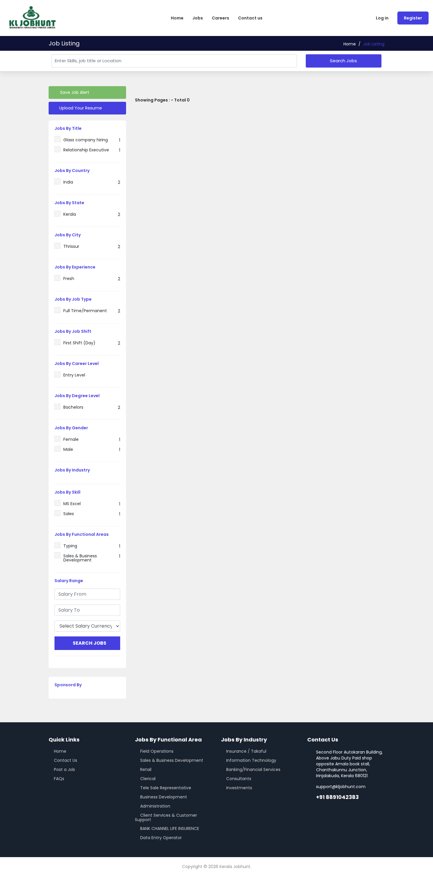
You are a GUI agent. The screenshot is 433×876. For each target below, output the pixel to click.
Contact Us (65, 760)
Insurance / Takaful (246, 751)
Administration (155, 806)
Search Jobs (343, 61)
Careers (220, 18)
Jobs (197, 18)
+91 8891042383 (337, 797)
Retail (145, 769)
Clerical (148, 779)
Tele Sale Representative (165, 788)
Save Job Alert (74, 92)
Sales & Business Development (171, 760)
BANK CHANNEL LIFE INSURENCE (169, 828)
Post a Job (64, 769)
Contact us (250, 18)
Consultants (238, 779)
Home (177, 18)
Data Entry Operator (161, 838)
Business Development (163, 797)
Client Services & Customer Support (166, 817)
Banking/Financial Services (253, 769)
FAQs (59, 779)
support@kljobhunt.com (341, 787)
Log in (382, 18)
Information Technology (251, 760)
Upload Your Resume (80, 108)
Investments (239, 788)
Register (413, 18)
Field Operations (156, 751)
